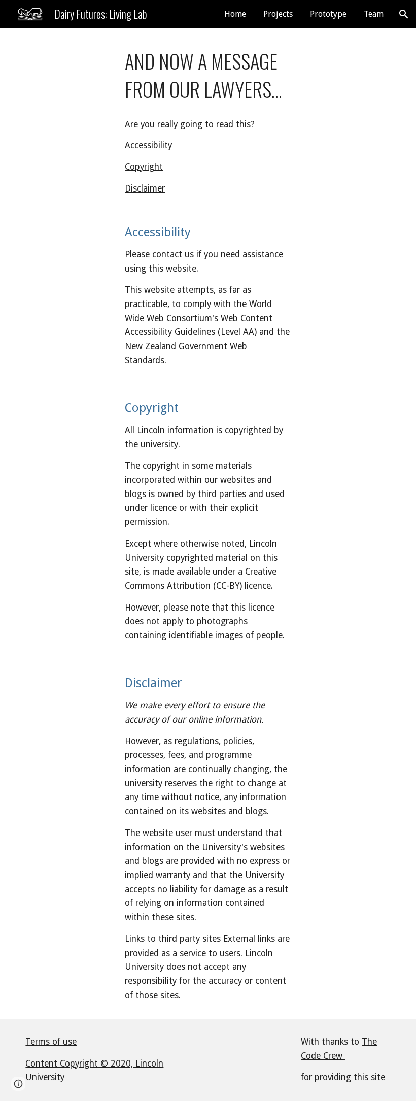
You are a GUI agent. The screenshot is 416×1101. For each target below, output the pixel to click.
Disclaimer (145, 188)
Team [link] (374, 14)
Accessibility (148, 145)
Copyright (144, 167)
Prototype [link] (328, 14)
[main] (208, 75)
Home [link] (235, 14)
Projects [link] (278, 14)
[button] (404, 14)
